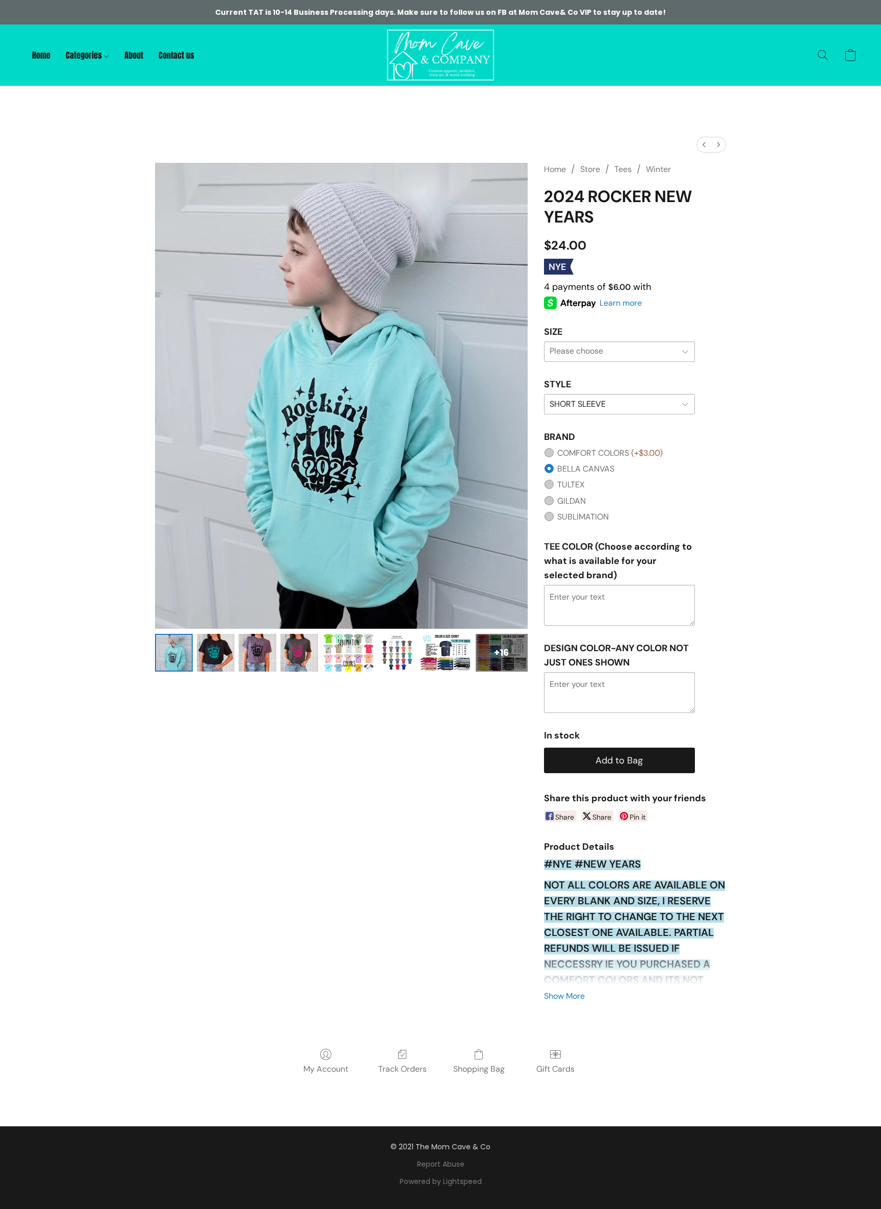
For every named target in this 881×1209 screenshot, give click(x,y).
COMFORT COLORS (610, 453)
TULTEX (571, 484)
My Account (325, 1069)
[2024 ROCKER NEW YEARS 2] (257, 653)
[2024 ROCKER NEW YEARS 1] (216, 653)
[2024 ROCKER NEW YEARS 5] (397, 653)
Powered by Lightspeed (441, 1181)
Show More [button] (564, 996)
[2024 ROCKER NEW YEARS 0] (174, 653)
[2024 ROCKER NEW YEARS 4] (348, 653)
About (133, 55)
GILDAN (571, 501)
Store (590, 169)
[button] (441, 55)
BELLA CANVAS (585, 468)
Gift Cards (555, 1069)
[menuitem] (704, 144)
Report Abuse (440, 1164)
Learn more (621, 303)
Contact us (176, 55)
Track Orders (402, 1069)
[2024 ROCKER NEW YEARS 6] (446, 653)
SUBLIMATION (583, 516)
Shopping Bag (479, 1069)
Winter (658, 169)
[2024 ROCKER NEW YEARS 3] (299, 653)
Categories (85, 55)
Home (41, 55)
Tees (623, 169)
